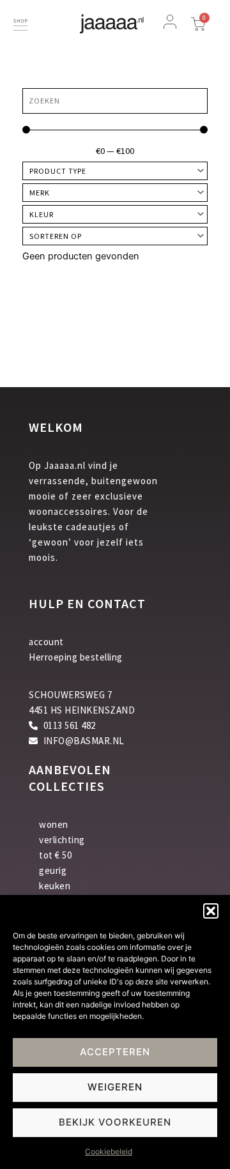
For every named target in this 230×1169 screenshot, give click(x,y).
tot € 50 (55, 855)
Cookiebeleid (108, 1151)
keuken (54, 886)
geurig (52, 870)
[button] (210, 911)
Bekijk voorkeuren (115, 1122)
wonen (53, 824)
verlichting (62, 840)
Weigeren (115, 1087)
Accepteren (115, 1052)
